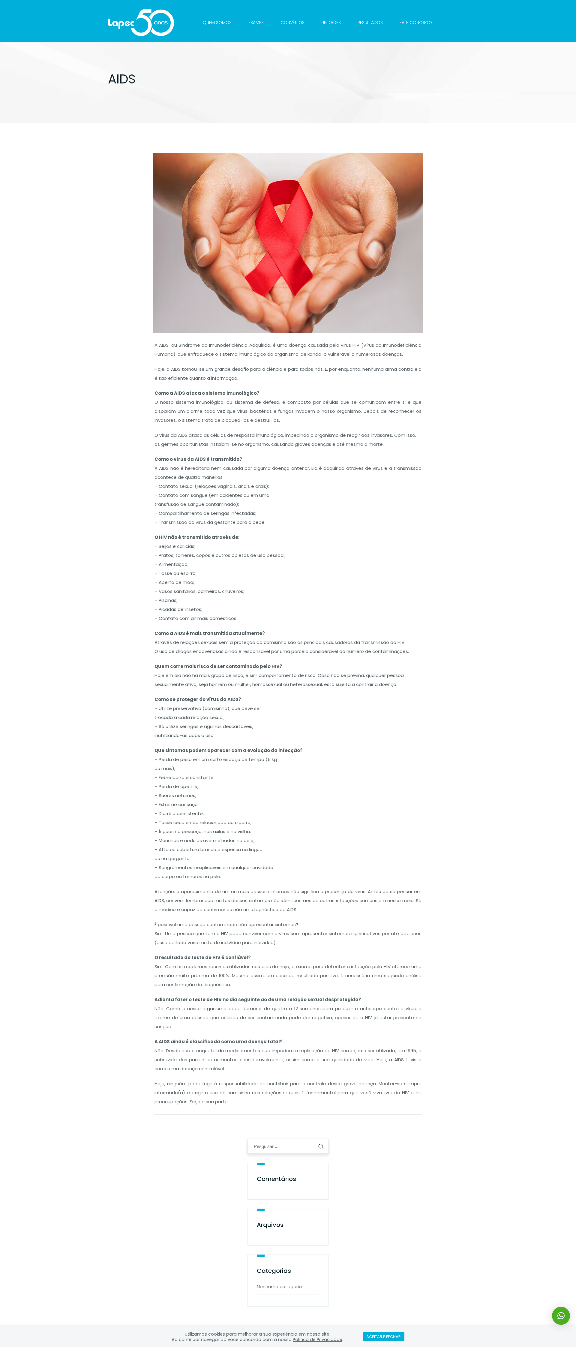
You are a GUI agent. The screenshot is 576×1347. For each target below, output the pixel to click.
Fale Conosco (416, 23)
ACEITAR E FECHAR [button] (383, 1336)
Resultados (370, 23)
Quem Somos (217, 23)
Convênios (292, 23)
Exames (256, 23)
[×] (561, 1316)
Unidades (331, 23)
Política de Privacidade (317, 1339)
